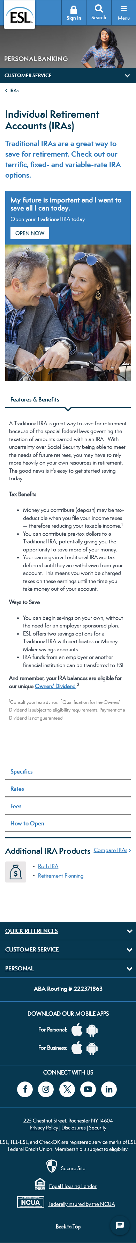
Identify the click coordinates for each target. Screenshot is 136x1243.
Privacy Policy (44, 1127)
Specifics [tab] (21, 771)
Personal (19, 968)
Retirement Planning (61, 875)
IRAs (13, 90)
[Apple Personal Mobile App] (78, 1030)
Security (97, 1127)
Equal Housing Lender (73, 1186)
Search (98, 17)
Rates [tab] (17, 788)
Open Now (29, 233)
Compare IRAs (110, 850)
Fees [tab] (16, 806)
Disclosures (73, 1127)
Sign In (74, 18)
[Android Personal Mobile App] (93, 1030)
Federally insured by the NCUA (81, 1204)
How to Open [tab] (27, 823)
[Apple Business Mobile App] (78, 1048)
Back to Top (68, 1226)
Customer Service (32, 949)
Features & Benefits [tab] (34, 399)
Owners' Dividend (55, 686)
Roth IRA (48, 866)
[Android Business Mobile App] (93, 1048)
